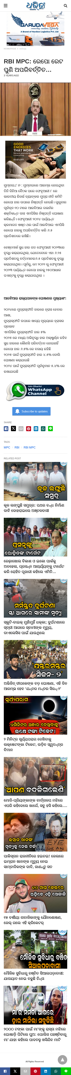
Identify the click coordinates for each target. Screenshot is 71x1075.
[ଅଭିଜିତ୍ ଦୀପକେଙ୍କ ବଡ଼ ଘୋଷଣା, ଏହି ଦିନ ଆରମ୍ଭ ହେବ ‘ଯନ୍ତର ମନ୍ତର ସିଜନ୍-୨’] (35, 659)
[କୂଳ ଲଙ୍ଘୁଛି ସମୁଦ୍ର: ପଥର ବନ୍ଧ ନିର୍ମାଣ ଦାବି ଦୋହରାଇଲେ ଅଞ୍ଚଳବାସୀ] (35, 481)
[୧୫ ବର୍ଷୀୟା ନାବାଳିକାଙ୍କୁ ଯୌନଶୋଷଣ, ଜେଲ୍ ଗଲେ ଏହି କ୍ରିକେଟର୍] (35, 893)
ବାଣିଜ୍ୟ (23, 49)
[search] (65, 6)
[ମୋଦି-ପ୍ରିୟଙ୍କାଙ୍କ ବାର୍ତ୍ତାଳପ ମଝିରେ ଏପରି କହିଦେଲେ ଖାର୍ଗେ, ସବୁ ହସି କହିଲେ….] (35, 776)
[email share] (21, 428)
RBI (17, 447)
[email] (25, 1071)
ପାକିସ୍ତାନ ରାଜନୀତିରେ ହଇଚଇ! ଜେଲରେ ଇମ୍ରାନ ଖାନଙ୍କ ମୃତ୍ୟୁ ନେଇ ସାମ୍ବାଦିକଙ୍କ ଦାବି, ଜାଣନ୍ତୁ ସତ (34, 861)
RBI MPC (30, 447)
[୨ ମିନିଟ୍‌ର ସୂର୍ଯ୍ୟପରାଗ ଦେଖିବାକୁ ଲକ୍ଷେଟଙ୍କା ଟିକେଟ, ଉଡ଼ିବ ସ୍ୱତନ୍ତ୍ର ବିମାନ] (35, 715)
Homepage (10, 49)
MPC (7, 447)
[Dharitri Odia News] (35, 5)
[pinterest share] (28, 428)
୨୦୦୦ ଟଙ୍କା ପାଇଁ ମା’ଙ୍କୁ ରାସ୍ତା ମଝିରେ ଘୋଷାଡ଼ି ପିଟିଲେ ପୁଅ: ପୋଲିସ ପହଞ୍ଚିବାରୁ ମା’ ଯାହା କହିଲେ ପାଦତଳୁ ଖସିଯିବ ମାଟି (35, 1034)
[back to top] (62, 1060)
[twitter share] (13, 428)
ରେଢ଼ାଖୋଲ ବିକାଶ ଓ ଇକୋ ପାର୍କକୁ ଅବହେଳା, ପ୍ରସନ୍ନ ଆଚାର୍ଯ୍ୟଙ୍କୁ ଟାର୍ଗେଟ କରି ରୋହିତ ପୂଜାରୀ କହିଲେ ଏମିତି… (34, 566)
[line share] (50, 428)
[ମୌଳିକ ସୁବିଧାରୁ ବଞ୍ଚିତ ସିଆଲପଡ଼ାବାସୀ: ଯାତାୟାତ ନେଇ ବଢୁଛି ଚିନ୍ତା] (35, 949)
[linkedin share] (36, 428)
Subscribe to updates (35, 411)
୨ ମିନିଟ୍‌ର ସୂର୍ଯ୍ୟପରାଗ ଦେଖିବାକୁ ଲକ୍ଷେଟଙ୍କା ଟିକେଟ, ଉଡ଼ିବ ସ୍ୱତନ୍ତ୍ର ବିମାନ (33, 744)
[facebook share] (6, 428)
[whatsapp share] (43, 428)
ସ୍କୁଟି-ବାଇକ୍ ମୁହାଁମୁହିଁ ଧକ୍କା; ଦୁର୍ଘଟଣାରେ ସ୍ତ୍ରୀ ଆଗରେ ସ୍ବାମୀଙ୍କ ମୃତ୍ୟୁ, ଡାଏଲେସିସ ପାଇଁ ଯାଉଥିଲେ (34, 627)
